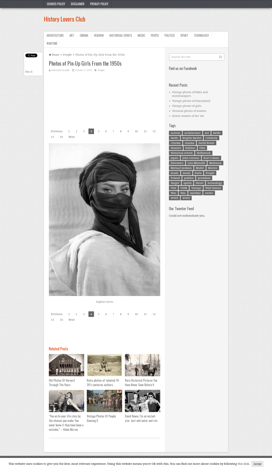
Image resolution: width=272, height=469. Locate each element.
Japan (174, 158)
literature (177, 163)
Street (199, 183)
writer (209, 193)
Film (202, 148)
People (155, 35)
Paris (198, 173)
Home (55, 54)
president (204, 178)
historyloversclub (61, 70)
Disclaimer (77, 4)
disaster (176, 148)
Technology (201, 35)
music (175, 173)
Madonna (215, 163)
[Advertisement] (160, 19)
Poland (175, 178)
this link (243, 463)
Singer (175, 183)
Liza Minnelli (196, 163)
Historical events (120, 35)
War (173, 193)
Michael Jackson (181, 168)
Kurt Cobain (211, 158)
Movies (212, 168)
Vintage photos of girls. (187, 105)
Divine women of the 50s (188, 115)
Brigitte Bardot (191, 137)
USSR (183, 188)
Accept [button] (257, 464)
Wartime (52, 43)
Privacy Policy (99, 4)
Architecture (55, 35)
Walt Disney (213, 188)
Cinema (84, 35)
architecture (192, 132)
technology (215, 183)
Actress (175, 132)
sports (188, 183)
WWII (174, 198)
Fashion (99, 35)
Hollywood (204, 153)
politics (189, 178)
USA (173, 188)
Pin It (28, 71)
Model (200, 168)
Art (71, 35)
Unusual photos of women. (189, 110)
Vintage (196, 188)
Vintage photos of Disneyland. (191, 100)
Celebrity (211, 137)
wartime (195, 193)
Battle (217, 132)
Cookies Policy (56, 4)
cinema (189, 142)
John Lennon (190, 158)
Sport (184, 35)
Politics (169, 35)
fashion (190, 148)
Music (141, 35)
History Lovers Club (64, 18)
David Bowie (206, 142)
